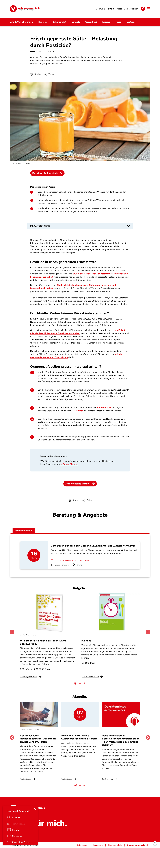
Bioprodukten (104, 407)
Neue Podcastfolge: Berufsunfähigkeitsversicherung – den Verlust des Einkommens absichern (121, 740)
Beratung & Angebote (45, 173)
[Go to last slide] (12, 632)
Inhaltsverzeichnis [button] (40, 225)
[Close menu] (35, 809)
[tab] (75, 683)
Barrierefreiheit (115, 845)
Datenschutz (82, 845)
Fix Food (86, 640)
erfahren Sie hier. (69, 464)
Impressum (98, 845)
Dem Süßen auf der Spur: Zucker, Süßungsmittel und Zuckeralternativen (93, 545)
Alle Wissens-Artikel (77, 483)
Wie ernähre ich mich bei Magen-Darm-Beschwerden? (43, 642)
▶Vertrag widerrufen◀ (137, 845)
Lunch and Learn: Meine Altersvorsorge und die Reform (79, 737)
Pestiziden (78, 410)
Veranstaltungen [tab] (23, 531)
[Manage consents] (155, 843)
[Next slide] (148, 632)
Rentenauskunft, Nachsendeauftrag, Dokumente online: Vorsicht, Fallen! (38, 738)
